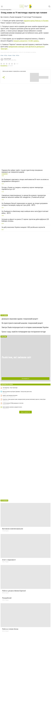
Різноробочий (6, 598)
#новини (10, 55)
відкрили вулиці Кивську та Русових (36, 21)
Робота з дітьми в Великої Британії (14, 591)
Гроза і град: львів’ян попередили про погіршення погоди (24, 332)
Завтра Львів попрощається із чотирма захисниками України (25, 327)
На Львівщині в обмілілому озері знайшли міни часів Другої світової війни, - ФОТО (25, 212)
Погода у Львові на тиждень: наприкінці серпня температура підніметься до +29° (22, 188)
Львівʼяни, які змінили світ (16, 357)
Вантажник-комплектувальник (12, 529)
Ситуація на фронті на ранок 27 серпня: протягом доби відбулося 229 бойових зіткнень (25, 220)
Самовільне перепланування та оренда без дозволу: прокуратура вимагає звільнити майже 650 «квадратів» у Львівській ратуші (24, 196)
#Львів (2, 55)
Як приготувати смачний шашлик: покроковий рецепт (22, 323)
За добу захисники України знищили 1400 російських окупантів (23, 227)
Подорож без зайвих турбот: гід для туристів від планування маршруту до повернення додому (22, 171)
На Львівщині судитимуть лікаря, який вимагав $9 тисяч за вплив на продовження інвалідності (25, 180)
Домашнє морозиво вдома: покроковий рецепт (20, 319)
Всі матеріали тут (25, 378)
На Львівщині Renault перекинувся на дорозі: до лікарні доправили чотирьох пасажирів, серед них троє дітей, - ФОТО (25, 204)
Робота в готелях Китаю (10, 629)
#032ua (5, 55)
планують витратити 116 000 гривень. (26, 41)
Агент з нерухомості (9, 560)
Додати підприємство (25, 412)
